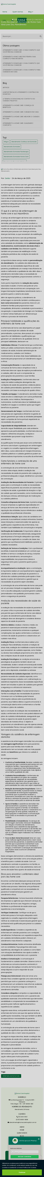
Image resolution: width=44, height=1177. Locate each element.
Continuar (22, 1172)
